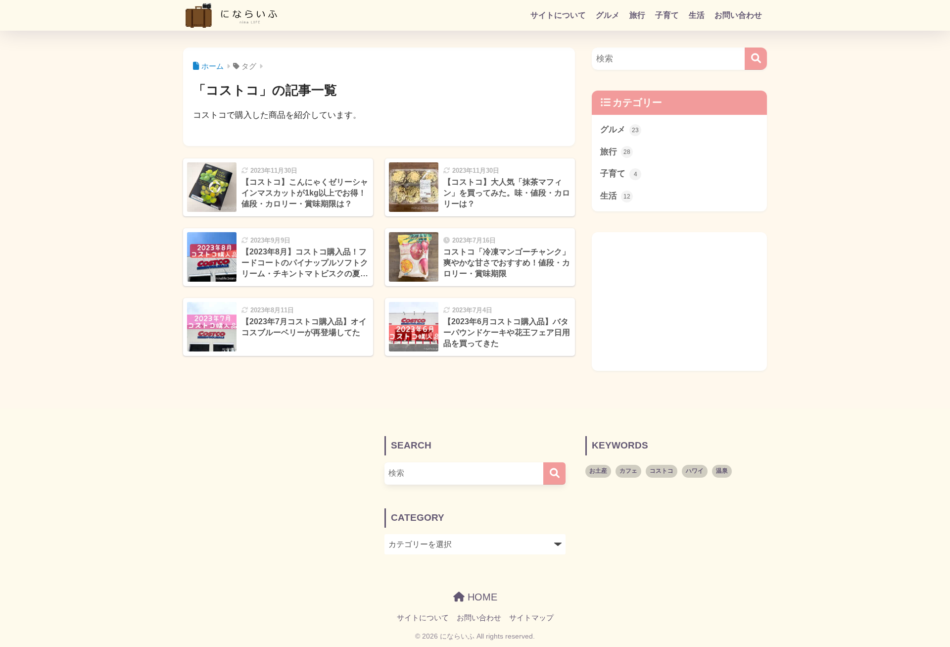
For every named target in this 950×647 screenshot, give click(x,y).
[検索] (756, 59)
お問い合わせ (738, 15)
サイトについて (558, 15)
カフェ (628, 470)
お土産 (598, 470)
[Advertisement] (679, 301)
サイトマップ (531, 618)
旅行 (637, 15)
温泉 (722, 470)
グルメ (607, 15)
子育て (667, 15)
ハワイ (695, 470)
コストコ (661, 470)
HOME (481, 597)
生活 (697, 15)
